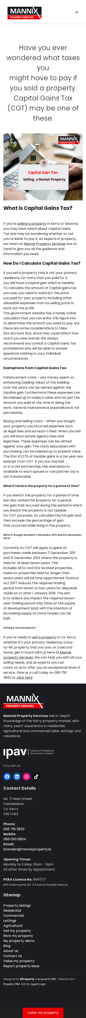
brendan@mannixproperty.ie (27, 849)
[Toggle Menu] (77, 12)
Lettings (9, 920)
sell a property (44, 637)
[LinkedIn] (17, 776)
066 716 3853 (13, 829)
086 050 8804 (14, 839)
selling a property (31, 223)
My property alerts (18, 940)
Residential (12, 910)
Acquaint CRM (46, 979)
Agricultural (12, 925)
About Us (10, 950)
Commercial (13, 915)
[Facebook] (7, 776)
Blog (6, 945)
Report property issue (21, 966)
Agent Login (38, 984)
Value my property (18, 961)
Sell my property (17, 930)
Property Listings (17, 905)
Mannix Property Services (45, 243)
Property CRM (11, 984)
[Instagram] (26, 776)
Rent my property (18, 935)
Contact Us (12, 956)
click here (24, 677)
